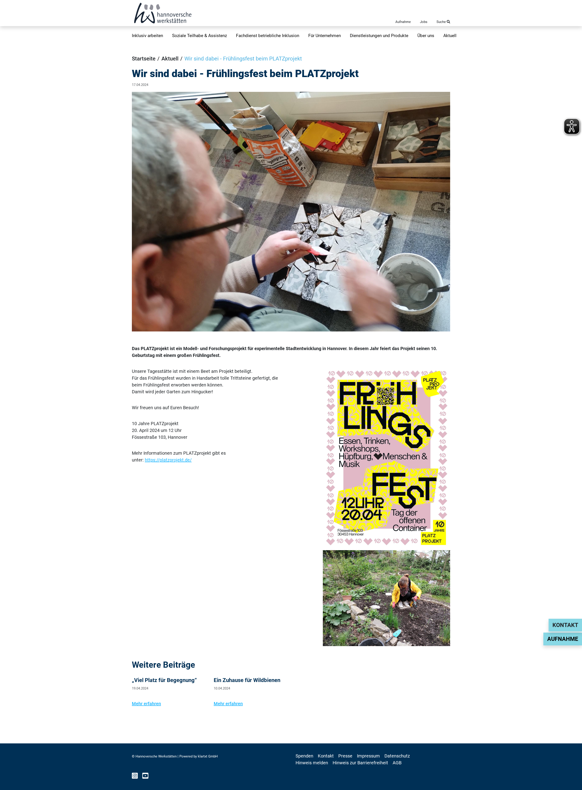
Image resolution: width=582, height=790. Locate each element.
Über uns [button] (425, 35)
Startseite (144, 58)
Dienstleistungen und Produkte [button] (379, 35)
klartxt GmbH (208, 756)
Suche (441, 22)
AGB (397, 762)
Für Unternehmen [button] (324, 35)
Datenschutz (397, 756)
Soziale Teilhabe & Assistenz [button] (199, 35)
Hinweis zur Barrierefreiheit (360, 762)
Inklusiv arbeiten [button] (147, 35)
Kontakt (565, 625)
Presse (345, 756)
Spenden (304, 756)
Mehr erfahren (146, 703)
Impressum (368, 756)
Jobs (423, 22)
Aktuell (450, 35)
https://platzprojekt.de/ (168, 460)
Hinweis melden (312, 762)
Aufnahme (403, 22)
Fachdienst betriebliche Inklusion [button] (267, 35)
